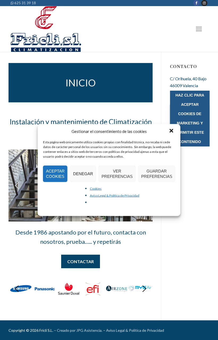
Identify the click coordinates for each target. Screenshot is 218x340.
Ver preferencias (117, 173)
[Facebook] (196, 3)
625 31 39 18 (25, 3)
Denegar (83, 173)
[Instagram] (204, 3)
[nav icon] (198, 29)
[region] (81, 288)
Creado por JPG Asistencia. (79, 330)
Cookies (96, 188)
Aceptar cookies (55, 173)
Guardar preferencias (156, 173)
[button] (172, 131)
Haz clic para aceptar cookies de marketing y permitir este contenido (189, 118)
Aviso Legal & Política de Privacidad (114, 195)
